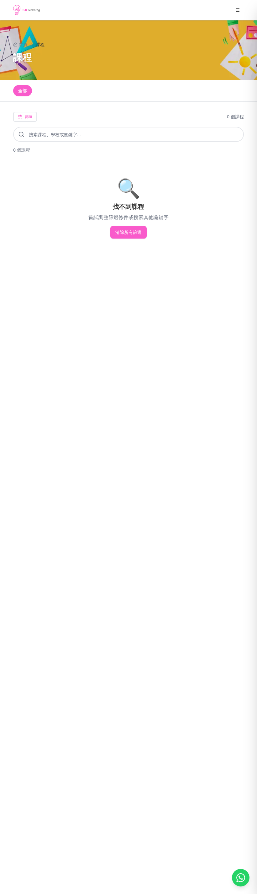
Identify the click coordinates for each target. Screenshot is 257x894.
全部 (22, 91)
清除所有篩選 (128, 232)
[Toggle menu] (237, 10)
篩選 (29, 116)
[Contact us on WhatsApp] (240, 877)
